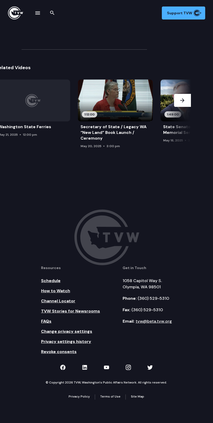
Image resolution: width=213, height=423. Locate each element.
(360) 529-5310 (153, 298)
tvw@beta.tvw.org (154, 321)
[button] (182, 115)
